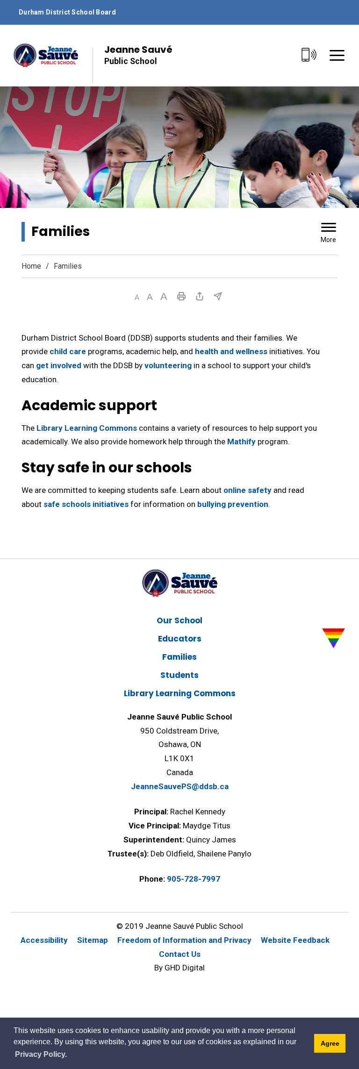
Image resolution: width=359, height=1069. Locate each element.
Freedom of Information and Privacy (184, 940)
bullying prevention (232, 504)
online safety (247, 490)
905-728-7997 (193, 879)
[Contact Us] (309, 55)
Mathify (241, 441)
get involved (58, 365)
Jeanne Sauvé (138, 54)
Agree (330, 1043)
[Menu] (337, 55)
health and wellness (231, 351)
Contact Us (180, 954)
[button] (137, 297)
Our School (179, 620)
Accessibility (44, 940)
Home (31, 266)
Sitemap (92, 940)
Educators (179, 638)
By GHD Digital (179, 967)
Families (179, 657)
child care (68, 351)
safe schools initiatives (86, 504)
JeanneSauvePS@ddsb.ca (180, 786)
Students (179, 675)
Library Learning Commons (86, 428)
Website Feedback (295, 940)
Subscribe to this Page (218, 296)
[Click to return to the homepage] (46, 55)
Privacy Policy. (41, 1054)
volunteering (168, 365)
